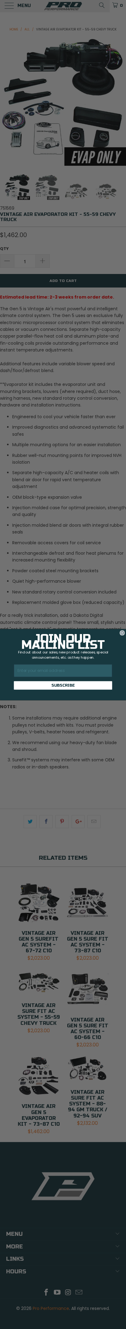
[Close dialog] (122, 633)
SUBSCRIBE (63, 685)
